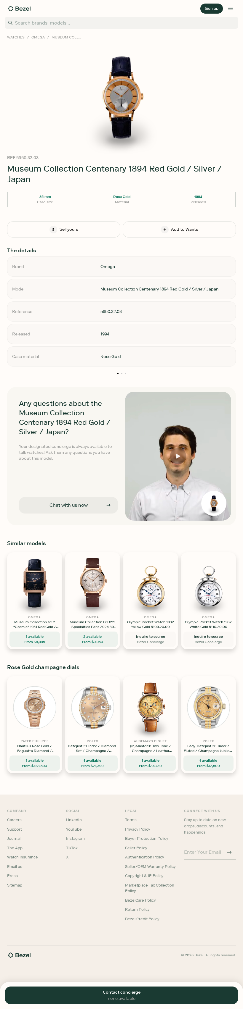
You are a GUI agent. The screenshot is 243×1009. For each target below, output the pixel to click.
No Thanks (90, 545)
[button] (90, 475)
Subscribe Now (90, 530)
